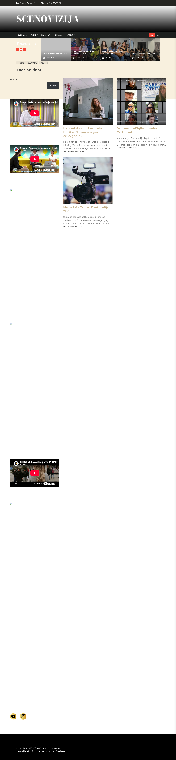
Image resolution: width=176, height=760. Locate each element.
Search (13, 79)
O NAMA (58, 35)
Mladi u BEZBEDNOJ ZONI (113, 53)
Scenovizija (67, 151)
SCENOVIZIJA (47, 19)
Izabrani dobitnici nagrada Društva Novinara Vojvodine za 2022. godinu (85, 132)
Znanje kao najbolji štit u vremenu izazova (54, 52)
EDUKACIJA (45, 35)
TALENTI (34, 35)
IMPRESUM (70, 35)
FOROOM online (139, 53)
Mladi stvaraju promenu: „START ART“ (83, 52)
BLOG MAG (22, 35)
